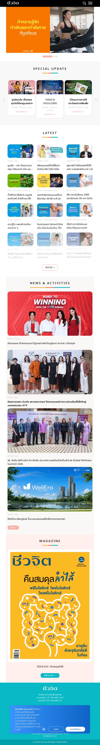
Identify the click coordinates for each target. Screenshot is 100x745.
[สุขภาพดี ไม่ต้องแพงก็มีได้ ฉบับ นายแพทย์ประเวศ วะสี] (79, 158)
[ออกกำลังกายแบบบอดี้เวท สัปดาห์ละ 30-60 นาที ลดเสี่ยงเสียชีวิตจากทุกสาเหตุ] (50, 187)
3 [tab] (56, 56)
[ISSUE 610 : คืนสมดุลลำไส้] (50, 613)
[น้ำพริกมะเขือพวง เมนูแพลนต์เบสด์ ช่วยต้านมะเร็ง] (20, 187)
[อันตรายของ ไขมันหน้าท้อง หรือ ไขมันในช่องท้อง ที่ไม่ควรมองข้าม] (50, 217)
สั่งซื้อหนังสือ (49, 675)
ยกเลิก (56, 729)
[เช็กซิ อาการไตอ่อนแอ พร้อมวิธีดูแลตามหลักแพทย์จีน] (79, 217)
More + (13, 527)
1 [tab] (47, 56)
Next (96, 99)
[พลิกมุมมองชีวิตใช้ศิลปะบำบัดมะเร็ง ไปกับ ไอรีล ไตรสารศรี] (50, 158)
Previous (4, 99)
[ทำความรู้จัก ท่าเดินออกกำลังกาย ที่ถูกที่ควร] (50, 30)
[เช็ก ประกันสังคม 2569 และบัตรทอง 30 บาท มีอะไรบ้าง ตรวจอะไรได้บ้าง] (79, 187)
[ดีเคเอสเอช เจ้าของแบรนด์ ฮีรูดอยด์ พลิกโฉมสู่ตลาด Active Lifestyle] (50, 320)
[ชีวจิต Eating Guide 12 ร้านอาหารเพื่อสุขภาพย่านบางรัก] (78, 99)
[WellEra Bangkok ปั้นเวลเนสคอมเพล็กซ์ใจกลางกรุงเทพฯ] (50, 496)
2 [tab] (54, 56)
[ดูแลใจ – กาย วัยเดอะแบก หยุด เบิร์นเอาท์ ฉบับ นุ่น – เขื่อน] (20, 158)
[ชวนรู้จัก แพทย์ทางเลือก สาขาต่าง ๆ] (20, 217)
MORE (50, 267)
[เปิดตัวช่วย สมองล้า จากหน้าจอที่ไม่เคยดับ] (50, 98)
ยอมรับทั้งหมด (75, 729)
